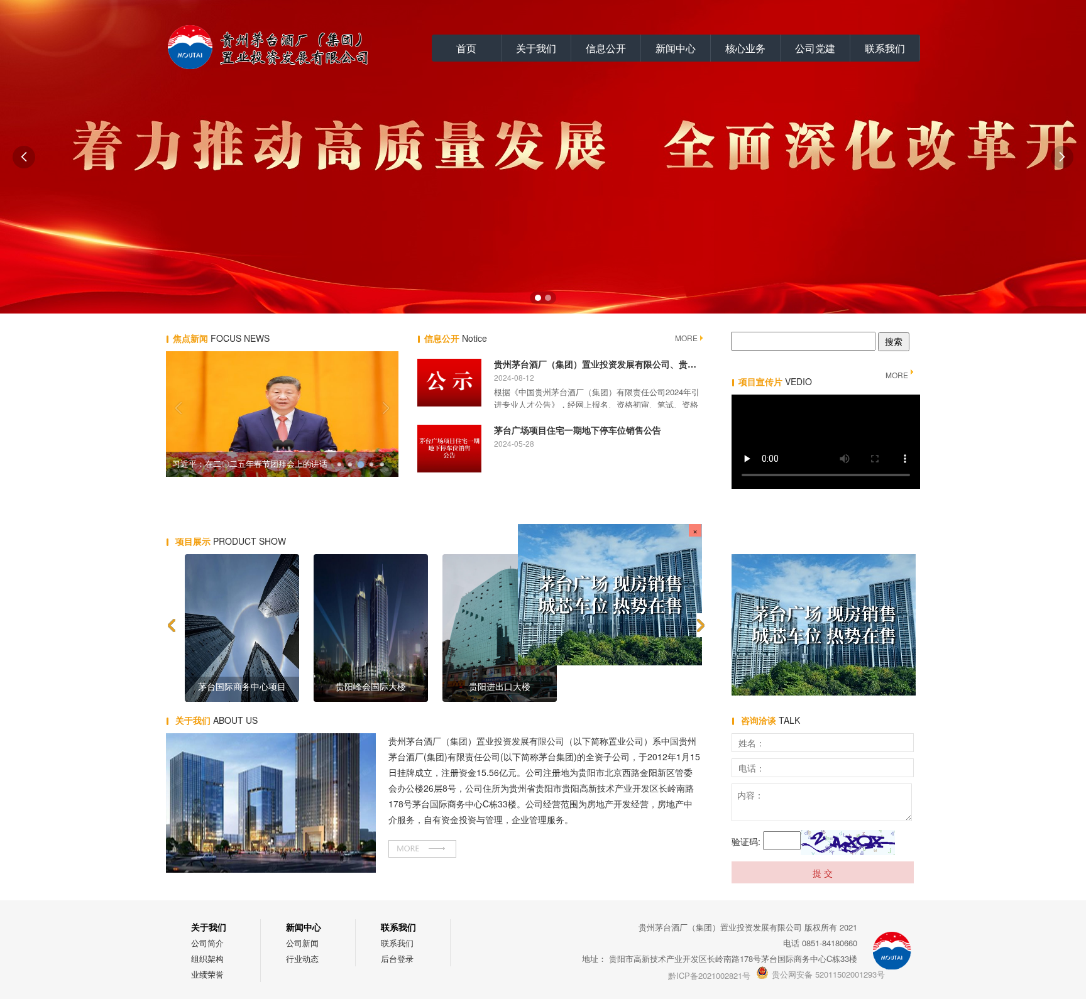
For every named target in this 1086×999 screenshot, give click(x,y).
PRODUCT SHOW (230, 541)
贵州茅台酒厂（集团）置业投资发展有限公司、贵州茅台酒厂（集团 (626, 364)
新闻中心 (675, 48)
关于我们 (536, 48)
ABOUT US (216, 720)
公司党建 (815, 48)
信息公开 (606, 48)
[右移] (701, 625)
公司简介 (207, 943)
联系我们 (885, 48)
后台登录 (397, 958)
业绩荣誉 (207, 974)
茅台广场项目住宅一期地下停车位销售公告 (577, 429)
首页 (466, 48)
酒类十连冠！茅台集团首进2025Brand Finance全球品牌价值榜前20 (250, 464)
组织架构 (207, 958)
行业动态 (302, 958)
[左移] (171, 625)
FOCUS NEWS (221, 338)
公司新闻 (302, 943)
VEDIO (775, 381)
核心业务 (745, 48)
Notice (455, 338)
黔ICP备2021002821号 (709, 975)
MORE (686, 337)
